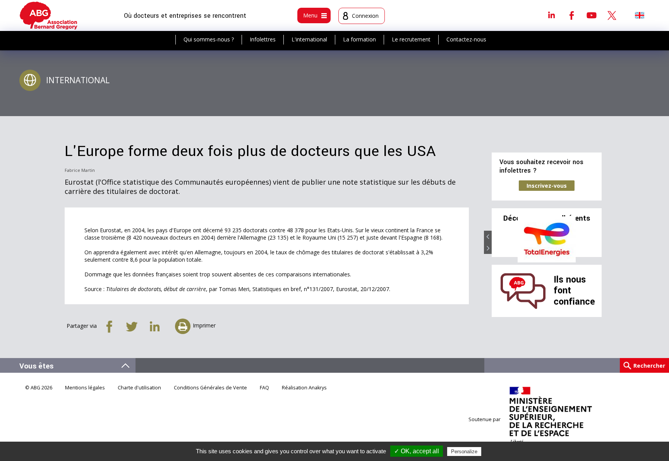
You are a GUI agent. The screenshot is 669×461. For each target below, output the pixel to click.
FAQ (264, 387)
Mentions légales (85, 387)
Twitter (611, 15)
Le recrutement (411, 39)
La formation (359, 39)
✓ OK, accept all (416, 451)
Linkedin (551, 15)
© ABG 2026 (38, 387)
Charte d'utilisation (139, 387)
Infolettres (263, 39)
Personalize (464, 451)
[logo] (48, 15)
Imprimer (204, 325)
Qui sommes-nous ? (209, 39)
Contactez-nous (466, 39)
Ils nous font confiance (574, 290)
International (78, 80)
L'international (309, 39)
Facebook (571, 15)
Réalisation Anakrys (304, 387)
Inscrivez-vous (547, 185)
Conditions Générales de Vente (210, 387)
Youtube (591, 15)
